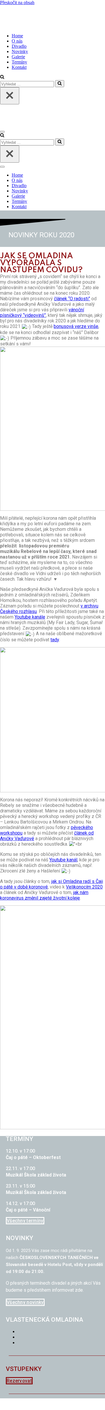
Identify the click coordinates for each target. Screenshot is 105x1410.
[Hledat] (2, 77)
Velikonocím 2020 (84, 887)
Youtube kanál (63, 860)
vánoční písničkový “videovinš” (42, 312)
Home (17, 35)
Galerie (18, 56)
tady (54, 639)
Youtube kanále (30, 617)
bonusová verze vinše (76, 326)
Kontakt (19, 67)
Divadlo (19, 46)
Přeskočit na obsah (17, 2)
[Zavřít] (9, 95)
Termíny (19, 61)
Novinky (20, 51)
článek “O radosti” (72, 298)
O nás (17, 40)
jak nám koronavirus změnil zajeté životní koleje (44, 895)
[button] (25, 1220)
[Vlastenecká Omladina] (29, 25)
